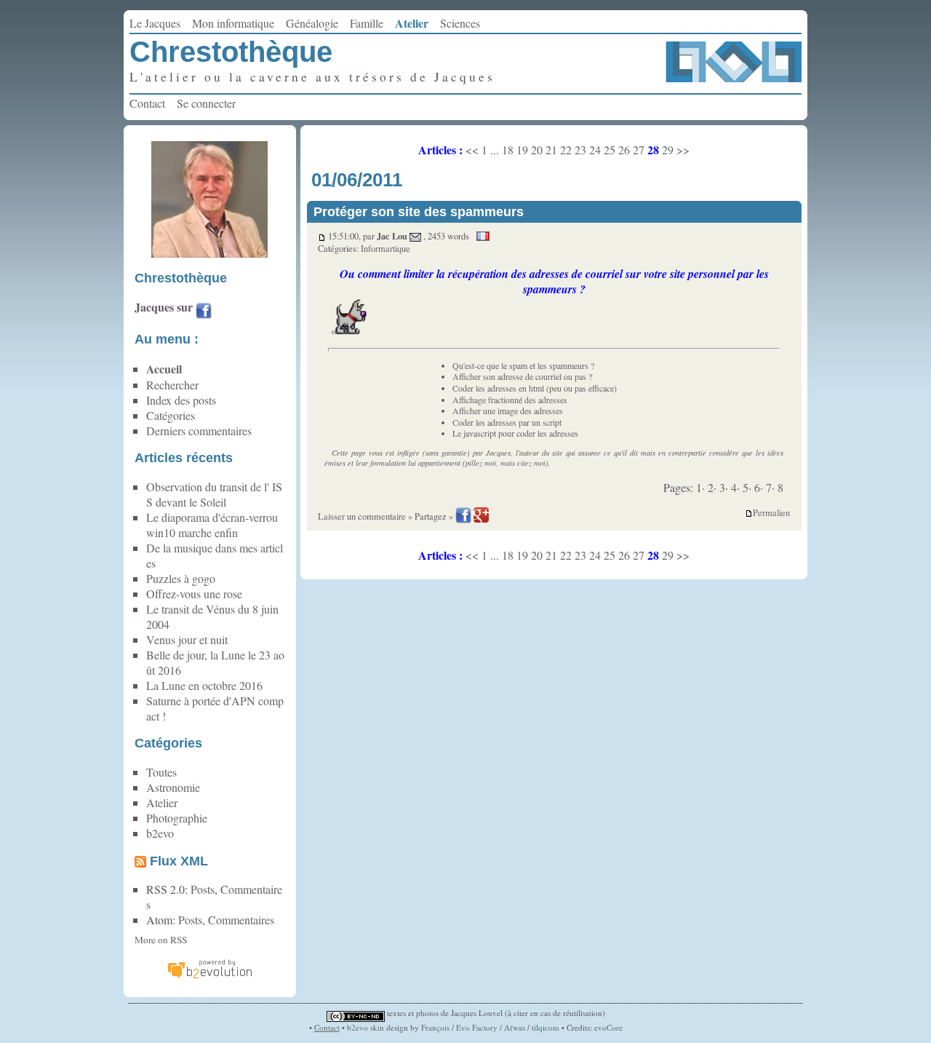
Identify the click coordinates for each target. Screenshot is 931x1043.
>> (683, 149)
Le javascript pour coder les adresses (515, 433)
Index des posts (181, 400)
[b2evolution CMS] (209, 976)
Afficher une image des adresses (507, 410)
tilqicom (545, 1027)
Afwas (514, 1027)
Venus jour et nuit (187, 639)
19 (522, 149)
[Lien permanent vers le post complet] (322, 236)
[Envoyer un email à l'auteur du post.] (415, 236)
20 (537, 149)
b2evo (160, 833)
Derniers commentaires (199, 430)
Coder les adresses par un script (507, 422)
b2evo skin (365, 1027)
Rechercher (172, 384)
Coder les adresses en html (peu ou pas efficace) (534, 388)
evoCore (608, 1027)
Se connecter (206, 103)
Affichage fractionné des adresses (509, 399)
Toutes (161, 772)
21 (551, 149)
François (435, 1027)
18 (508, 149)
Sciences (460, 23)
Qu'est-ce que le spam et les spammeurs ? (523, 365)
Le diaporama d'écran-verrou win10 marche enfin (212, 524)
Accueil (164, 368)
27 (638, 149)
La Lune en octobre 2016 (204, 685)
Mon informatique (233, 23)
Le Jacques (154, 23)
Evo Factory (477, 1027)
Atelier (411, 23)
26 (624, 149)
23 (580, 149)
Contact (147, 103)
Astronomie (173, 787)
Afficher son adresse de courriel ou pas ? (522, 376)
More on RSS (161, 939)
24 (595, 149)
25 (609, 149)
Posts (203, 889)
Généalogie (312, 23)
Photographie (176, 817)
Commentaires (241, 919)
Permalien (771, 513)
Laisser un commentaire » (365, 516)
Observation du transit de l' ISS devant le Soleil (214, 494)
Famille (366, 23)
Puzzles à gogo (180, 578)
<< (472, 149)
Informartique (385, 248)
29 (668, 149)
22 (566, 149)
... (494, 149)
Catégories (170, 415)
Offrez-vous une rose (194, 593)
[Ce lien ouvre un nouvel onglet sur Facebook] (204, 312)
